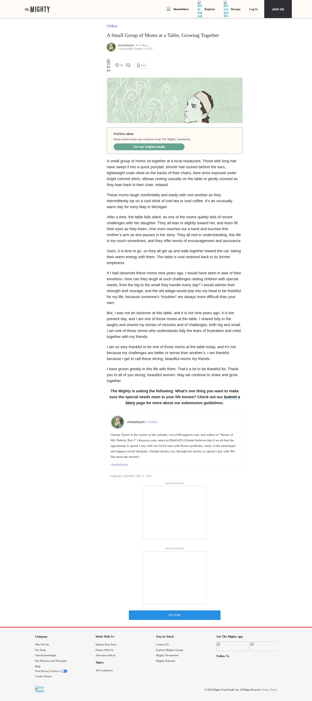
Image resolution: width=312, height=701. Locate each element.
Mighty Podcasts (165, 660)
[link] (37, 9)
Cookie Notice (43, 676)
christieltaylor (126, 45)
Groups (235, 9)
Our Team (40, 650)
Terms (274, 689)
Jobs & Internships (45, 655)
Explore (210, 9)
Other (112, 26)
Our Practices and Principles (51, 660)
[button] (143, 45)
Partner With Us (104, 650)
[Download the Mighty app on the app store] (232, 646)
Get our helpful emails (149, 147)
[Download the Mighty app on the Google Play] (266, 646)
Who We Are (42, 644)
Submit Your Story (106, 644)
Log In (253, 9)
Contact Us (162, 644)
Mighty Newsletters (167, 655)
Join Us (278, 9)
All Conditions (104, 670)
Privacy (265, 689)
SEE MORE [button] (174, 615)
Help (38, 666)
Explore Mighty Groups (169, 650)
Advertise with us (105, 655)
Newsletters (181, 9)
